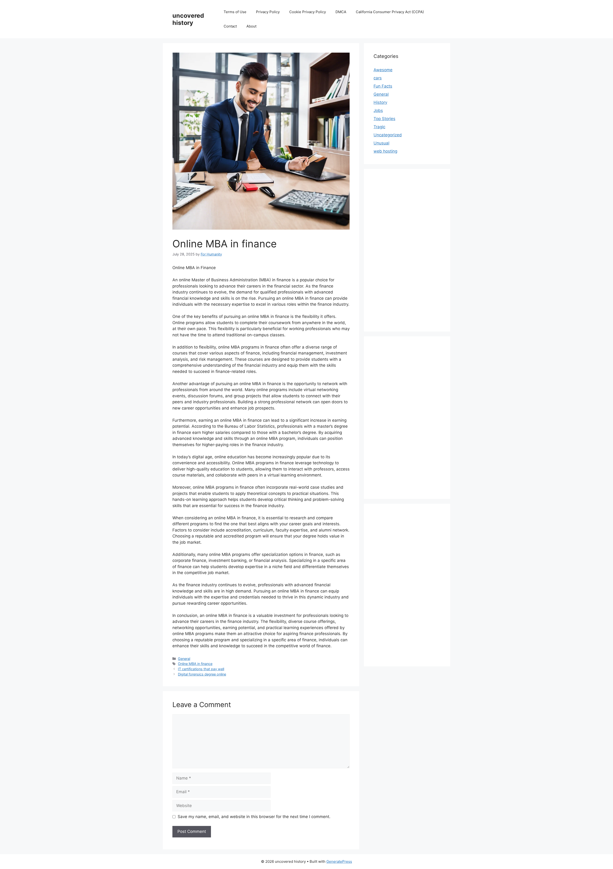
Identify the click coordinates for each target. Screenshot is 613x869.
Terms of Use (235, 12)
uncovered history (188, 19)
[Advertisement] (407, 250)
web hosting (385, 151)
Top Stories (384, 118)
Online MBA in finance (195, 664)
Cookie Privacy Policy (307, 12)
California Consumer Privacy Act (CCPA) (390, 12)
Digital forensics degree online (202, 674)
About (251, 26)
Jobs (378, 110)
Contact (230, 26)
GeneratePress (339, 861)
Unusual (381, 143)
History (380, 102)
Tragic (379, 126)
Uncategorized (388, 135)
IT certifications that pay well (201, 669)
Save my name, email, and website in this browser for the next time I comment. (254, 816)
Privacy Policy (268, 12)
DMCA (340, 12)
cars (378, 78)
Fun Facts (383, 86)
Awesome (383, 69)
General (184, 659)
